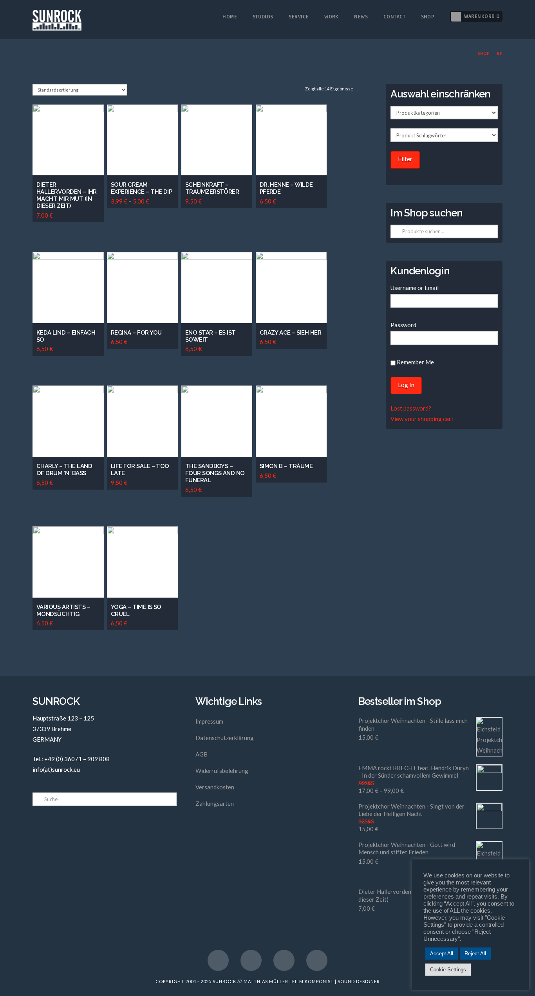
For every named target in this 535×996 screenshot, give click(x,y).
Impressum (209, 721)
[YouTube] (251, 960)
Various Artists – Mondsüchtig (63, 610)
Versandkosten (214, 787)
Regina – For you (136, 332)
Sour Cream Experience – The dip (141, 188)
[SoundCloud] (316, 960)
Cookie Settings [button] (448, 970)
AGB (201, 754)
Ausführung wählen (147, 156)
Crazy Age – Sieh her (291, 332)
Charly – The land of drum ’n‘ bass (64, 470)
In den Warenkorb (71, 156)
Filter (405, 158)
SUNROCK (224, 981)
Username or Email (414, 287)
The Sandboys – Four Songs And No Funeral (215, 473)
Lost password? (410, 408)
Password (403, 324)
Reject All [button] (475, 953)
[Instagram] (284, 960)
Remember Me (415, 362)
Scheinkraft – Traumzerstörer (212, 188)
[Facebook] (218, 960)
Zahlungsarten (214, 803)
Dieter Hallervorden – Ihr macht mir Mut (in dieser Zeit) (66, 195)
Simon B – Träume (286, 466)
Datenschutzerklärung (224, 737)
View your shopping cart (422, 418)
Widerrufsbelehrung (221, 770)
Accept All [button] (441, 953)
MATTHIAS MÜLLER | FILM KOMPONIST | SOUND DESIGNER (312, 981)
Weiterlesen (145, 579)
